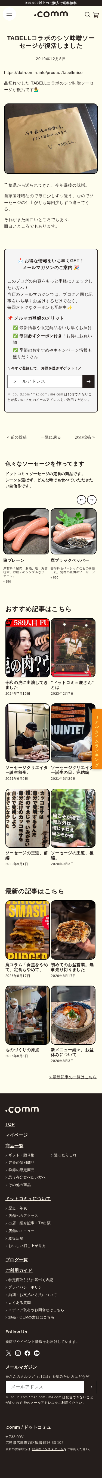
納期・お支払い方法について (32, 1295)
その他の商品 (19, 1185)
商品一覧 (14, 1145)
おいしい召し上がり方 (27, 1246)
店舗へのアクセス (23, 1216)
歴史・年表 (17, 1208)
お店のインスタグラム (48, 1449)
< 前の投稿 (17, 437)
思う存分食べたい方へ (27, 1177)
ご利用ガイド (19, 1270)
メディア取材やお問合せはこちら (36, 1310)
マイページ (16, 1134)
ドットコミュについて (28, 1198)
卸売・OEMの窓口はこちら (31, 1317)
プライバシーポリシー (27, 1287)
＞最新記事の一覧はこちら (73, 1077)
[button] (87, 14)
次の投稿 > (85, 437)
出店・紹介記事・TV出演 (29, 1223)
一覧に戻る (51, 437)
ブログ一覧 (16, 1259)
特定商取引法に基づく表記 (30, 1280)
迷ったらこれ (65, 1155)
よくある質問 (19, 1303)
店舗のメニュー (21, 1231)
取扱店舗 (15, 1238)
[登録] (88, 381)
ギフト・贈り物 (21, 1155)
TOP (10, 1124)
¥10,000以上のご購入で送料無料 (51, 3)
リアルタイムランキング (97, 739)
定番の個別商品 (21, 1163)
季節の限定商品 (21, 1170)
